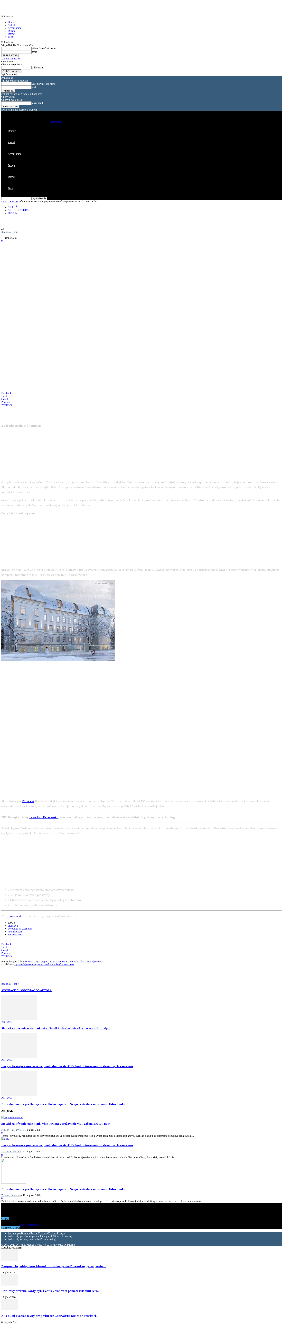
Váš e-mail (37, 67)
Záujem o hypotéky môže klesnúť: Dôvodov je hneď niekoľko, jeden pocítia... (53, 1266)
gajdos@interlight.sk (29, 1224)
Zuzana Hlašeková (11, 1129)
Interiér (11, 33)
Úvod (4, 201)
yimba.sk (15, 916)
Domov (12, 22)
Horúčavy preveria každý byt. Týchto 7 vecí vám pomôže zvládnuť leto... (50, 1291)
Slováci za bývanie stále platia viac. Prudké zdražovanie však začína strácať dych (56, 1028)
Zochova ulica (15, 934)
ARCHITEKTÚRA (18, 210)
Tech (10, 36)
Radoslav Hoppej (10, 232)
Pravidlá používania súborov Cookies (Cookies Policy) (36, 1233)
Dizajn (11, 30)
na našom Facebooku (43, 817)
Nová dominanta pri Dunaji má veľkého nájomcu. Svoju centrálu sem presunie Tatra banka (63, 1104)
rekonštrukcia (15, 931)
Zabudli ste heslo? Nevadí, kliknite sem (21, 94)
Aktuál (11, 25)
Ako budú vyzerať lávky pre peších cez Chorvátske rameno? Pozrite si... (49, 1315)
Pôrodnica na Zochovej (20, 928)
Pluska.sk (28, 801)
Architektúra (14, 28)
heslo (34, 51)
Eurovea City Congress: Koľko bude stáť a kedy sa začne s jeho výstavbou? (64, 961)
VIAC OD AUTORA (40, 990)
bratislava (13, 925)
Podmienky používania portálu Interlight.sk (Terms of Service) (40, 1236)
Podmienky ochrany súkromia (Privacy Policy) (32, 1239)
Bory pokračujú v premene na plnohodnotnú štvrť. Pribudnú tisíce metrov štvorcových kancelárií (67, 1066)
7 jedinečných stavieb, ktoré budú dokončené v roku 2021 (44, 964)
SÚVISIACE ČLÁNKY (14, 990)
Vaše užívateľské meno (44, 48)
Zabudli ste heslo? (10, 58)
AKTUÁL (13, 201)
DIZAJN (12, 213)
